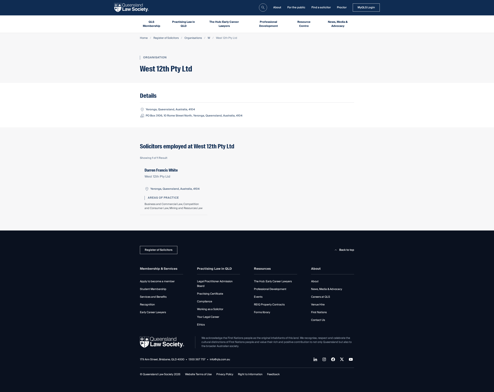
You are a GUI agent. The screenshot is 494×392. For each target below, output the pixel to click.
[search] (263, 7)
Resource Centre (303, 24)
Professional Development (268, 24)
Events (258, 297)
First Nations (319, 312)
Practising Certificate (210, 294)
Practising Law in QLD (183, 24)
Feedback (273, 374)
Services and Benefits (153, 297)
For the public (296, 7)
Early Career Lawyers (153, 312)
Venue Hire (318, 304)
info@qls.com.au (220, 360)
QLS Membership (151, 24)
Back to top (346, 250)
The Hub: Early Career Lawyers (224, 24)
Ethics (201, 324)
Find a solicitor (321, 7)
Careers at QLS (320, 297)
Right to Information (250, 374)
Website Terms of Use (198, 374)
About (277, 7)
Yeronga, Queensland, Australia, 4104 (170, 109)
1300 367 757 (197, 360)
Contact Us (318, 320)
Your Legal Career (208, 317)
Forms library (262, 312)
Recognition (147, 304)
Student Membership (153, 289)
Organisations (193, 38)
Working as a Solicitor (210, 309)
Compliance (204, 301)
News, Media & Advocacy (338, 24)
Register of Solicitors (166, 38)
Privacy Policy (224, 374)
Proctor (342, 7)
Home (144, 38)
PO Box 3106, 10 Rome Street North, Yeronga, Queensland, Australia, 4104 (194, 115)
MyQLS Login (366, 7)
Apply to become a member (157, 281)
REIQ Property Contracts (269, 304)
